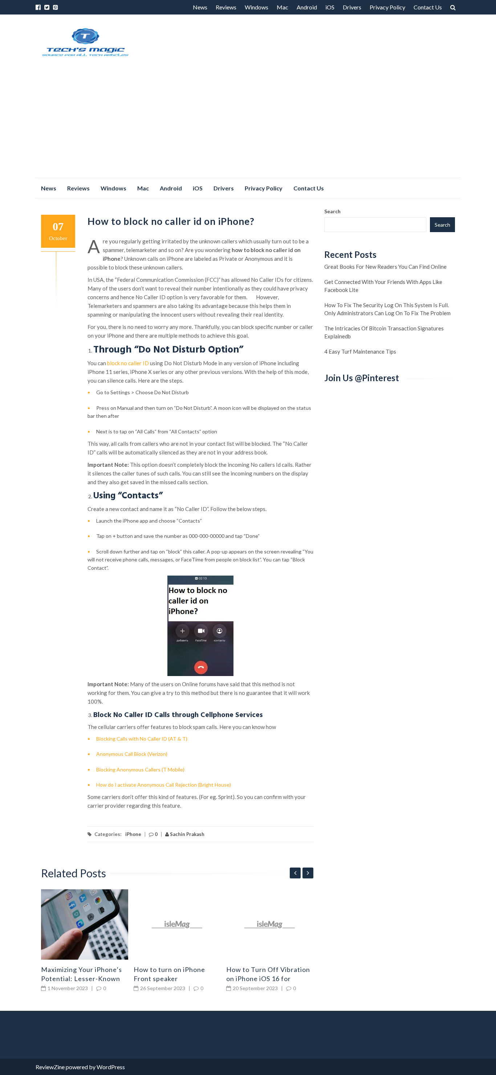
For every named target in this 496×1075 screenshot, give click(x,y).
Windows (256, 7)
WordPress (111, 1066)
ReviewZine (50, 1066)
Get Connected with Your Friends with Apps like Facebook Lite (383, 286)
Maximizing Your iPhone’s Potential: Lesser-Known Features (81, 978)
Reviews (226, 7)
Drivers (352, 7)
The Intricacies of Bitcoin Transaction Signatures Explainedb (384, 332)
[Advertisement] (248, 123)
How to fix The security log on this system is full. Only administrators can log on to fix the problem (387, 309)
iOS (329, 7)
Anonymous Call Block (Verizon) (131, 754)
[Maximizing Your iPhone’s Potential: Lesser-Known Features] (84, 924)
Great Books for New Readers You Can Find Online (385, 266)
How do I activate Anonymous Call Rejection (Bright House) (163, 785)
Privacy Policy (387, 7)
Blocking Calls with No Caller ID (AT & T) (141, 739)
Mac (282, 7)
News (200, 7)
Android (307, 7)
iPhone (133, 834)
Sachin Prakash (186, 834)
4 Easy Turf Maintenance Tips (360, 351)
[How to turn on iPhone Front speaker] (177, 924)
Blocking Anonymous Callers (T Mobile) (140, 769)
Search (332, 211)
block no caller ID (128, 363)
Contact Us (428, 7)
